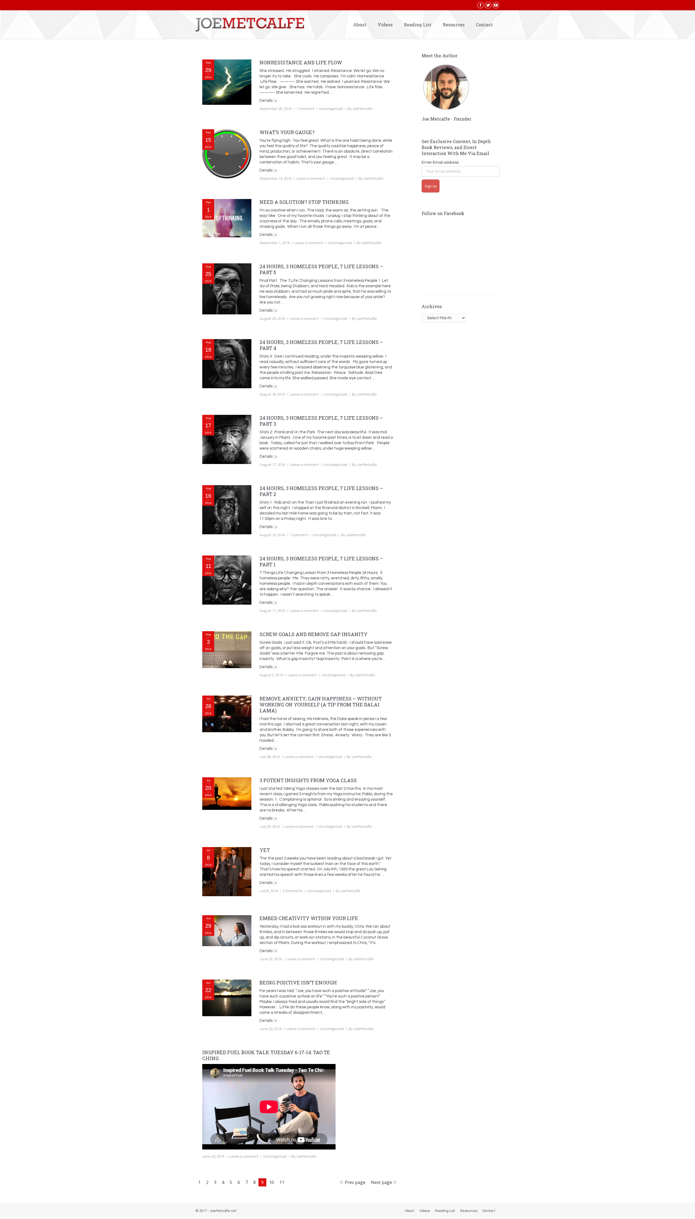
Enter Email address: (440, 162)
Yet (265, 850)
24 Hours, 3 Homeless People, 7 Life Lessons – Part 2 (321, 491)
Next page (381, 1182)
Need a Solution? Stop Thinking (304, 202)
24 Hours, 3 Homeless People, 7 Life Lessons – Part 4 (321, 345)
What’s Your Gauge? (287, 132)
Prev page (355, 1182)
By (360, 109)
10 (271, 1182)
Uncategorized (331, 109)
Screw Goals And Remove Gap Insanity (314, 634)
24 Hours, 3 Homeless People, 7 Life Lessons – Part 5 (321, 269)
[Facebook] (480, 5)
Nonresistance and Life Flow (301, 62)
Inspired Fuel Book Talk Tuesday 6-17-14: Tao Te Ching (266, 1055)
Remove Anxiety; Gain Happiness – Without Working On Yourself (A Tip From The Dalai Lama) (321, 704)
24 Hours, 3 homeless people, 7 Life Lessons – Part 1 (321, 561)
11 (281, 1182)
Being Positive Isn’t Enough (298, 983)
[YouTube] (495, 5)
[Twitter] (488, 5)
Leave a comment (310, 179)
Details (266, 101)
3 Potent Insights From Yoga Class (308, 780)
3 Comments (292, 891)
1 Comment (305, 109)
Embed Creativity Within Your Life (309, 918)
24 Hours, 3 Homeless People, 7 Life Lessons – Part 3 (321, 421)
